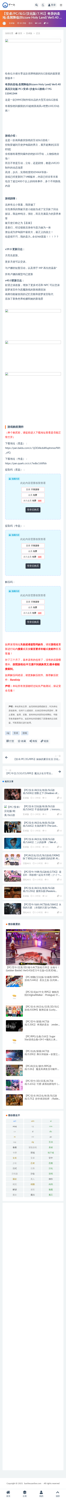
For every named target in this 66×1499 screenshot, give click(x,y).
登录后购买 (33, 510)
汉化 (51, 1168)
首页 (20, 33)
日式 (15, 1168)
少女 (15, 1163)
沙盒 (33, 1174)
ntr (32, 1137)
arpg (15, 1126)
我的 (41, 1496)
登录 (53, 5)
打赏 (11, 741)
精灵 (15, 1184)
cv (15, 1132)
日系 (33, 1168)
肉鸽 (51, 1184)
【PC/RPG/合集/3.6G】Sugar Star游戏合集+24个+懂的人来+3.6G (40, 1039)
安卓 (16, 733)
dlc (50, 1132)
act (14, 1121)
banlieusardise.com (32, 1483)
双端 (33, 1153)
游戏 (25, 733)
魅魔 (51, 1190)
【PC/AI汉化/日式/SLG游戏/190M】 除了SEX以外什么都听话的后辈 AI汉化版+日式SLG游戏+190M (42, 858)
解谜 (15, 1190)
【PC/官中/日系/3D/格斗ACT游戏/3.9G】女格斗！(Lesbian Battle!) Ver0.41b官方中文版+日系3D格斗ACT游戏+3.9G (33, 970)
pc (51, 1137)
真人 (33, 1179)
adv (32, 1121)
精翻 (33, 1184)
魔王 (51, 1195)
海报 (34, 741)
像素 (15, 1147)
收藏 (23, 741)
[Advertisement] (33, 1336)
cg (33, 1126)
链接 (46, 741)
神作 (51, 1179)
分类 (25, 1496)
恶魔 (51, 1163)
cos (50, 1126)
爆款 (15, 1179)
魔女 (15, 1195)
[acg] (4, 23)
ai (51, 1121)
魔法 (33, 1195)
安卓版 (12, 23)
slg (8, 733)
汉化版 (15, 1174)
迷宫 (33, 1190)
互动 (51, 1142)
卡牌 (15, 1153)
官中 (51, 1158)
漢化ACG (27, 880)
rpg (14, 1142)
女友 (15, 1158)
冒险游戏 (33, 1147)
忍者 (33, 1163)
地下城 (51, 1153)
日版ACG (27, 863)
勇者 (51, 1147)
